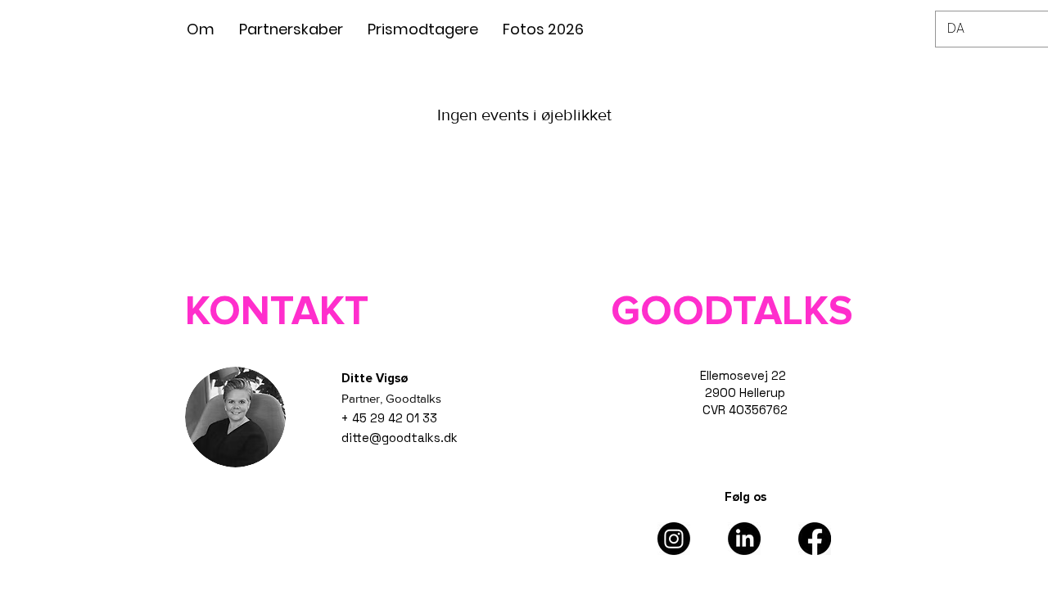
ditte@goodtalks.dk (399, 437)
